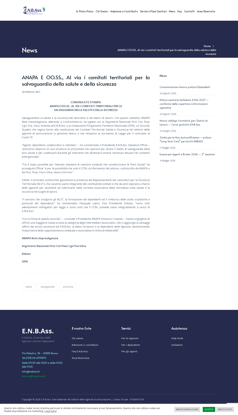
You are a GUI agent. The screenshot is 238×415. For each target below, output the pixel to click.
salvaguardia (47, 286)
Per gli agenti (129, 351)
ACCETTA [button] (209, 409)
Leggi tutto (50, 411)
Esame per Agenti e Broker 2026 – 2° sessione (187, 154)
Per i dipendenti (130, 344)
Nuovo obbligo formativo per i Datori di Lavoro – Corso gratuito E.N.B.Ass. (184, 122)
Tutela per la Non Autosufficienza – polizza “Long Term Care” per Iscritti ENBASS (185, 139)
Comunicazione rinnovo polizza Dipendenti (185, 87)
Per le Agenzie (129, 338)
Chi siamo (77, 338)
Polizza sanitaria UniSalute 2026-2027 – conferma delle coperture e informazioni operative (184, 103)
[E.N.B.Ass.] (34, 10)
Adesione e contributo (85, 344)
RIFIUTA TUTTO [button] (225, 409)
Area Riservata (80, 358)
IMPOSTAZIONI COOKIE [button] (187, 409)
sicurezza (68, 286)
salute (28, 286)
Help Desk (177, 338)
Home (207, 46)
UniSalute (177, 344)
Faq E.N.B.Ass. (80, 351)
